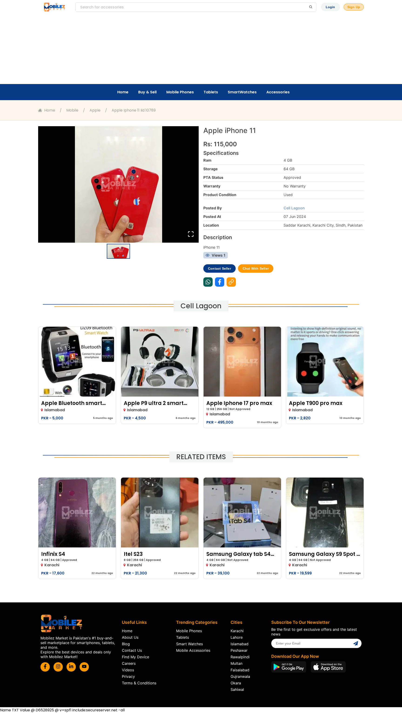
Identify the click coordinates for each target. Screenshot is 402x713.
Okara (236, 683)
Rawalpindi (240, 657)
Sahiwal (237, 689)
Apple (95, 110)
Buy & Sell (147, 92)
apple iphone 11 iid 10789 (134, 110)
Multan (236, 663)
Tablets (211, 92)
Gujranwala (240, 676)
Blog (126, 644)
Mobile (72, 110)
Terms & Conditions (139, 683)
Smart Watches (189, 644)
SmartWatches (242, 92)
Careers (129, 663)
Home (122, 92)
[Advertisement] (201, 48)
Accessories (278, 92)
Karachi (237, 630)
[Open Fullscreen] (191, 234)
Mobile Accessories (193, 650)
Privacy (128, 676)
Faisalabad (240, 670)
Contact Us (132, 650)
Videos (128, 670)
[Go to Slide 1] (118, 251)
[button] (118, 184)
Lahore (237, 637)
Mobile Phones (180, 92)
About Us (130, 637)
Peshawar (239, 650)
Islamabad (239, 644)
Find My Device (135, 657)
